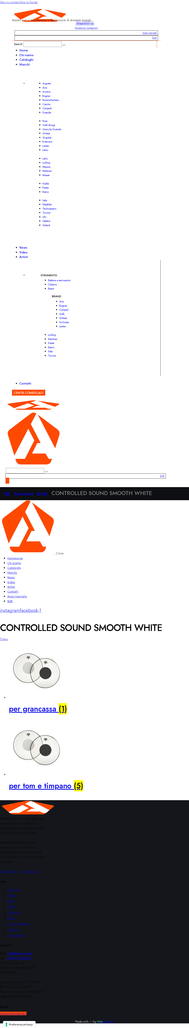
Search (18, 44)
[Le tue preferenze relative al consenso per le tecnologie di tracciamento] (19, 1024)
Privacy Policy (9, 871)
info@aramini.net (85, 24)
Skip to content (10, 2)
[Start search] (64, 45)
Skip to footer (29, 2)
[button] (4, 639)
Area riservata (149, 33)
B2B (154, 38)
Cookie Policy (29, 871)
